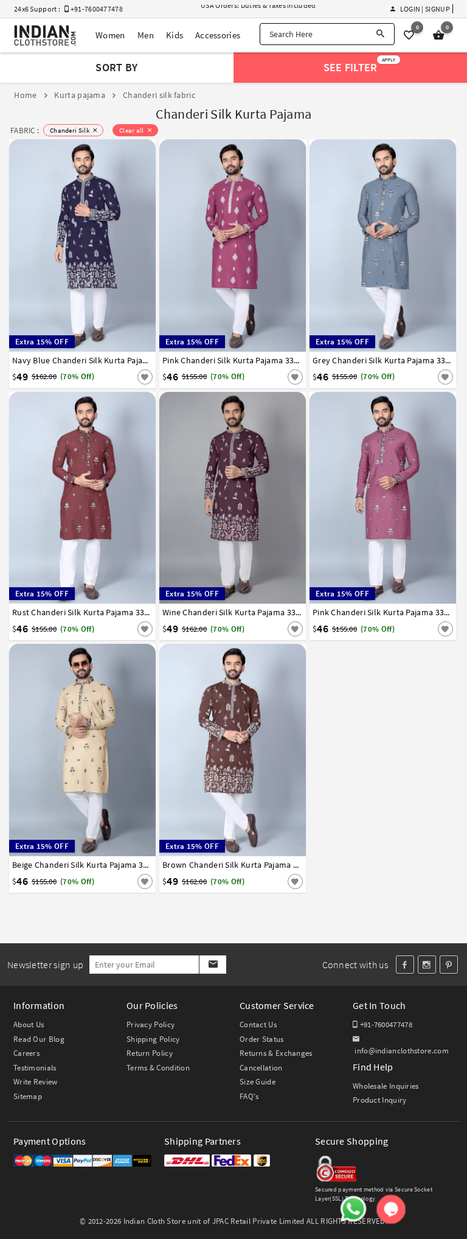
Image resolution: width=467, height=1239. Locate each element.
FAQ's (249, 1096)
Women (110, 35)
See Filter (359, 65)
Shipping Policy (153, 1039)
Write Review (35, 1082)
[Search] (380, 34)
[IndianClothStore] (45, 35)
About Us (28, 1024)
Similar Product (124, 376)
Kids (174, 35)
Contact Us (258, 1024)
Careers (26, 1053)
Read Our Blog (38, 1039)
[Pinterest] (449, 964)
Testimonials (35, 1068)
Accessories (217, 35)
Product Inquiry (380, 1100)
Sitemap (27, 1096)
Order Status (262, 1039)
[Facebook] (405, 964)
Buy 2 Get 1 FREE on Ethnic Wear (252, 10)
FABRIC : (24, 130)
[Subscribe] (212, 964)
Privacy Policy (150, 1024)
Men (145, 35)
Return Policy (149, 1053)
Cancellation (261, 1068)
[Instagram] (427, 964)
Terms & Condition (158, 1068)
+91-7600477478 (385, 1024)
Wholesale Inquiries (386, 1086)
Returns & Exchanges (276, 1053)
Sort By (116, 67)
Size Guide (257, 1082)
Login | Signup (425, 8)
